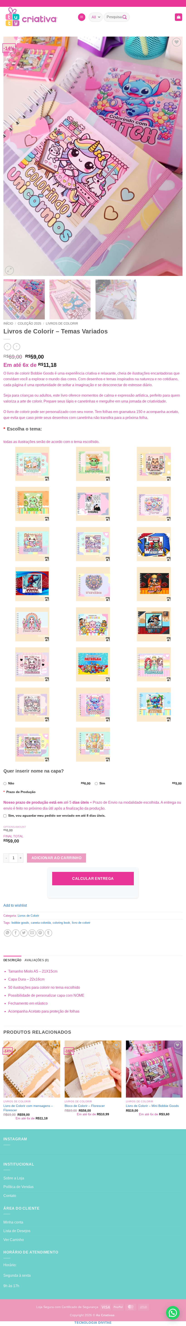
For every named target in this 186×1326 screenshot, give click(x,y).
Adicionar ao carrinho (57, 858)
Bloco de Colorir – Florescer (85, 1106)
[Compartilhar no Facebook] (16, 933)
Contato (9, 1196)
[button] (81, 17)
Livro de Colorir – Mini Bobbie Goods (152, 1106)
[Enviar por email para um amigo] (32, 933)
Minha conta (13, 1222)
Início (8, 323)
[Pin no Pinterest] (40, 933)
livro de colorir (81, 922)
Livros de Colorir (62, 323)
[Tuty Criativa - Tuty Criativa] (38, 17)
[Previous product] (16, 346)
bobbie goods (20, 922)
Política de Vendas (18, 1187)
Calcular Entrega (93, 879)
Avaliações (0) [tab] (36, 960)
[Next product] (7, 346)
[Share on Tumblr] (48, 933)
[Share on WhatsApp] (7, 933)
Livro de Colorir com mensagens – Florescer (28, 1108)
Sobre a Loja (13, 1178)
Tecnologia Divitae (92, 1322)
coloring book (61, 922)
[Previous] (13, 156)
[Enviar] (124, 17)
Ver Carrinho (13, 1240)
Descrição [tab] (12, 960)
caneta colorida (41, 922)
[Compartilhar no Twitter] (24, 933)
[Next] (173, 156)
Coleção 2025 (29, 323)
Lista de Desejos (16, 1231)
